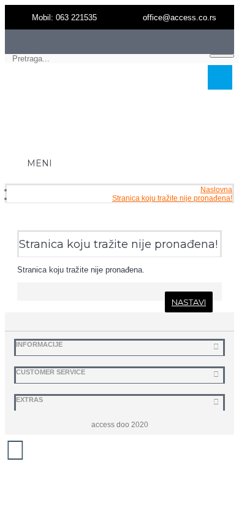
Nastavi (189, 302)
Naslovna (216, 189)
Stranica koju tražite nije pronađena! (172, 198)
